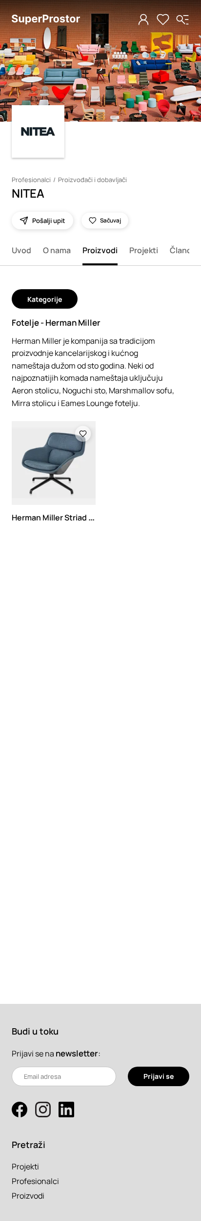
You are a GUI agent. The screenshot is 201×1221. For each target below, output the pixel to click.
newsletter (77, 1053)
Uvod (21, 250)
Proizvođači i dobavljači (92, 179)
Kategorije (44, 299)
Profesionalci (31, 179)
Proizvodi (100, 250)
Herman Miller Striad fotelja (62, 517)
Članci (181, 250)
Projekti (143, 250)
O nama (57, 250)
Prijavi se (158, 1076)
